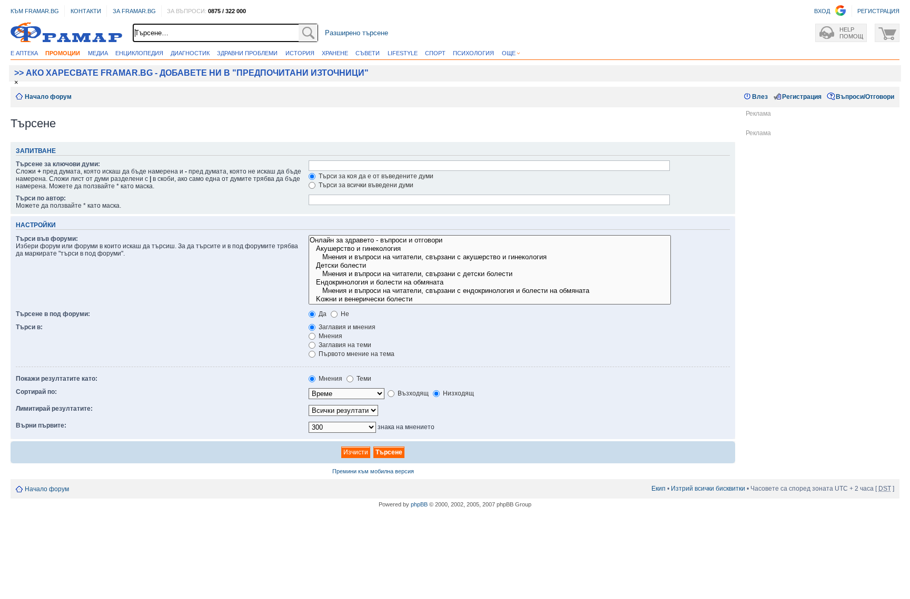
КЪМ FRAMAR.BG (35, 11)
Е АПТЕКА (24, 53)
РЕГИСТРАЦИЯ (878, 11)
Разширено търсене (356, 33)
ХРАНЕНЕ (335, 53)
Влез (760, 96)
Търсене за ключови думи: (58, 164)
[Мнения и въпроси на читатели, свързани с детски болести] (490, 274)
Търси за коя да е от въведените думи (375, 176)
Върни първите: (41, 425)
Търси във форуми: (47, 238)
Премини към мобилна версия (373, 471)
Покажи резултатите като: (56, 378)
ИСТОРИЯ (299, 53)
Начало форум (48, 96)
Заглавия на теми (344, 345)
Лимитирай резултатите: (54, 408)
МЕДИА (98, 53)
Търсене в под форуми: (53, 314)
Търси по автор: (41, 198)
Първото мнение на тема (355, 354)
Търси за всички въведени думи (365, 185)
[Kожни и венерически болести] (490, 299)
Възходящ (412, 393)
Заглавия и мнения (346, 327)
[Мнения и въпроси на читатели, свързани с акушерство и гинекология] (490, 257)
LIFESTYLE (403, 53)
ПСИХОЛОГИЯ (473, 53)
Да (322, 314)
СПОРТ (435, 53)
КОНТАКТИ (86, 11)
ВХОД (822, 11)
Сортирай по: (36, 391)
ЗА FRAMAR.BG (134, 11)
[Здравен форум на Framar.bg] (66, 33)
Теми (363, 378)
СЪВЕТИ (367, 53)
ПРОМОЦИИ (62, 53)
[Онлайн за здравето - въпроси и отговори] (490, 240)
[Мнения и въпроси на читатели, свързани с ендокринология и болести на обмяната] (490, 291)
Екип (658, 488)
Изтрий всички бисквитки (708, 488)
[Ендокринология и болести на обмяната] (490, 282)
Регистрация (802, 96)
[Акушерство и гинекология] (490, 249)
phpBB (419, 504)
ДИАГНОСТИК (190, 53)
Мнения (329, 336)
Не (344, 314)
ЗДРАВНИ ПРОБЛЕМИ (247, 53)
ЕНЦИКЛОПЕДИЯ (139, 53)
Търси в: (29, 327)
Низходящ (457, 393)
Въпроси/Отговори (865, 96)
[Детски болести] (490, 265)
